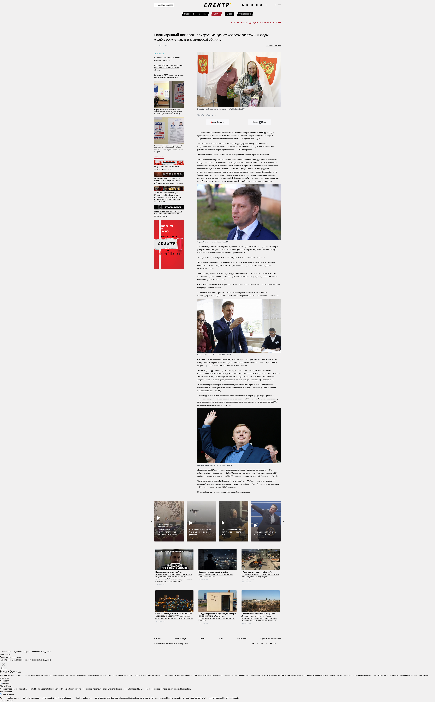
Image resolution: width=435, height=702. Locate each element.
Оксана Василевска (273, 45)
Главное (187, 13)
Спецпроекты (245, 13)
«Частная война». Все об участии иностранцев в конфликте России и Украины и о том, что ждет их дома (168, 180)
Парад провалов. (168, 111)
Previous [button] (151, 521)
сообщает (255, 379)
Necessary (6, 683)
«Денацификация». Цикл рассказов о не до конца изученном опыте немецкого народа (168, 213)
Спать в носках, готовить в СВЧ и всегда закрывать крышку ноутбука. (174, 615)
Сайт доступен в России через (256, 22)
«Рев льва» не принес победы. (260, 575)
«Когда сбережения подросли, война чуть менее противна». (217, 617)
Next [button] (284, 521)
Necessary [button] (4, 680)
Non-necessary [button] (6, 691)
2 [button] (217, 543)
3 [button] (221, 543)
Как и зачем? (5, 654)
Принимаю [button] (4, 657)
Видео (229, 13)
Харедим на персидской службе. (215, 574)
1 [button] (214, 543)
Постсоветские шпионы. (174, 576)
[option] (169, 521)
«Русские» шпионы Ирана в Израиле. (259, 617)
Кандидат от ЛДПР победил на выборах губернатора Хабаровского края (169, 76)
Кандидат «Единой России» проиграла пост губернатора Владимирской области (168, 67)
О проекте (157, 639)
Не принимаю (15, 657)
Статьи (217, 13)
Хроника (202, 13)
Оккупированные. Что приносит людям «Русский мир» (166, 167)
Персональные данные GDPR (270, 639)
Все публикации (180, 639)
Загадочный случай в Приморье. (169, 148)
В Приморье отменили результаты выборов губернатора (167, 58)
